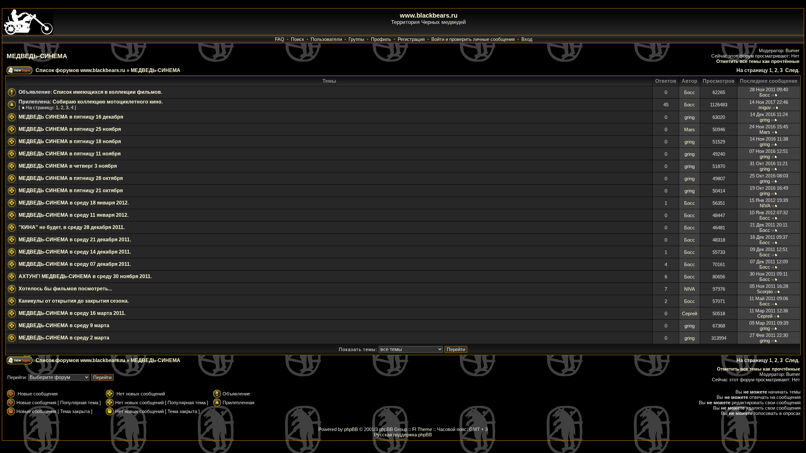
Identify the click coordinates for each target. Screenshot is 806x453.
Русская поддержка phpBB (403, 434)
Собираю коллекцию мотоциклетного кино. (108, 101)
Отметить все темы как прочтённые (757, 61)
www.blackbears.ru (428, 15)
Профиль (381, 39)
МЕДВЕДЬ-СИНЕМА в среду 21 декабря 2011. (75, 239)
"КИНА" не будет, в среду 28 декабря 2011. (72, 227)
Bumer (792, 50)
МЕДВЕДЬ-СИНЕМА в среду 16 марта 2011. (72, 313)
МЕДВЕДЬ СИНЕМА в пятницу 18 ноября (70, 141)
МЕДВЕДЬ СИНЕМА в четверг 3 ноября (68, 166)
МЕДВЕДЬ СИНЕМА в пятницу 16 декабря (71, 117)
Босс (689, 92)
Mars (689, 129)
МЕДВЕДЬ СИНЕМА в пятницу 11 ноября (70, 153)
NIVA (765, 205)
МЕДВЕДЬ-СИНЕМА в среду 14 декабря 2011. (75, 251)
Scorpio (765, 291)
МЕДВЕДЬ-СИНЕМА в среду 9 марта (64, 325)
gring (689, 117)
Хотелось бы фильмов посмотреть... (65, 288)
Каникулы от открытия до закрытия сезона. (74, 301)
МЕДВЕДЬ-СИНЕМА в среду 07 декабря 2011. (75, 264)
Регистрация (411, 39)
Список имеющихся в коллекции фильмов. (107, 92)
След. (792, 70)
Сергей (689, 313)
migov (764, 107)
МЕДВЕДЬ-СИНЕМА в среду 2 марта (64, 337)
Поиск (297, 39)
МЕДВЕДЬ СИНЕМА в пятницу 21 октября (71, 190)
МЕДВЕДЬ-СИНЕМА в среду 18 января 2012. (74, 202)
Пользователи (326, 39)
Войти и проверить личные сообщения (473, 39)
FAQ (279, 39)
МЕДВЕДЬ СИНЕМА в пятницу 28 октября (71, 178)
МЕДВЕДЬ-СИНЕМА (37, 56)
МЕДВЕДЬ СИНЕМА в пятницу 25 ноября (70, 129)
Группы (356, 39)
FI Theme (422, 429)
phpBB (351, 429)
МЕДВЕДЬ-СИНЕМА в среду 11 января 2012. (73, 215)
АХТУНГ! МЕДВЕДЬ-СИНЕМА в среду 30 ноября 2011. (85, 276)
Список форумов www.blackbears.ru (80, 70)
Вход (526, 39)
